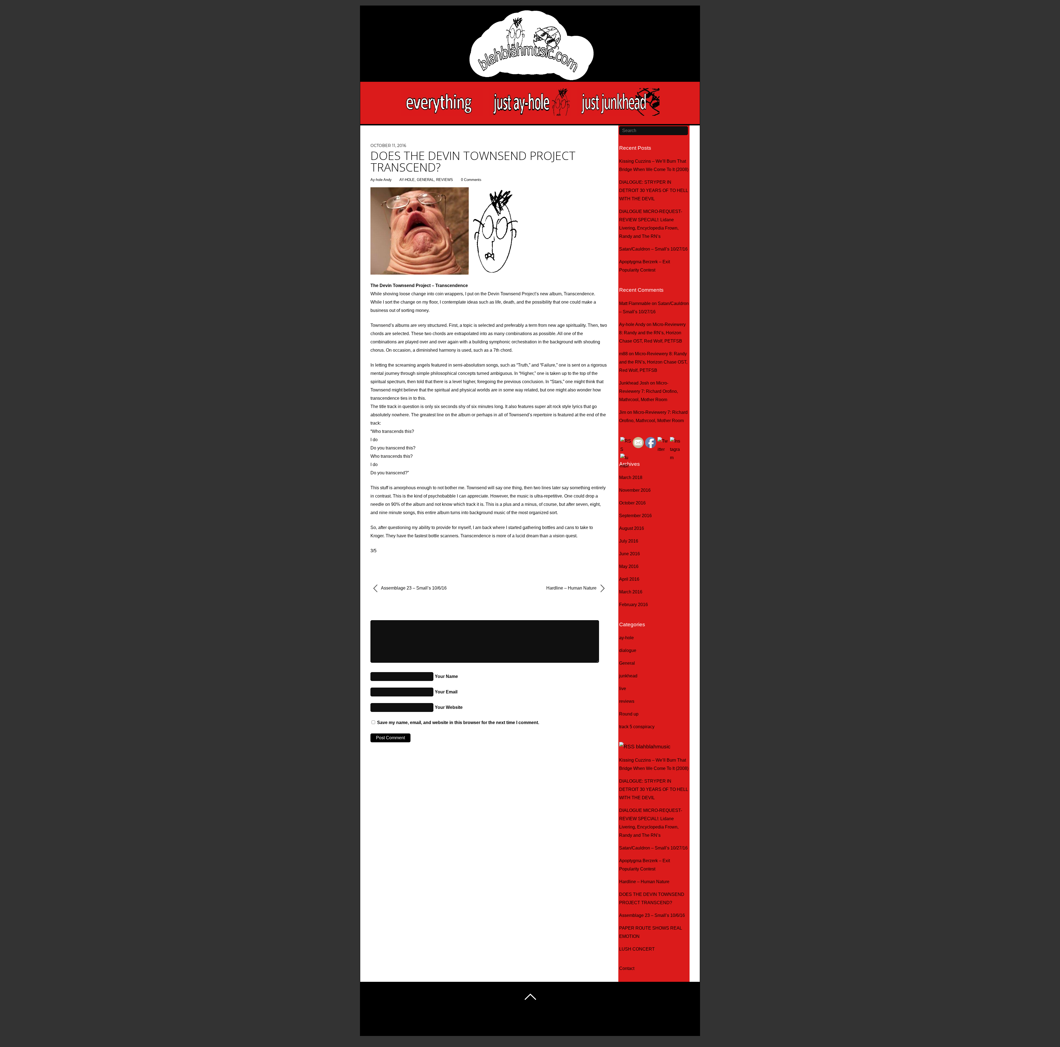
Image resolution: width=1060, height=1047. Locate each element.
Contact (626, 968)
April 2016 (629, 579)
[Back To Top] (530, 996)
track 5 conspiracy (636, 726)
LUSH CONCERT (637, 949)
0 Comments (471, 180)
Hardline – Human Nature (572, 588)
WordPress (514, 1023)
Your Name (446, 676)
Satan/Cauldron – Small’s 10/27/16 (653, 249)
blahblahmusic (653, 746)
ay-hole (407, 180)
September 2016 (635, 515)
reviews (444, 180)
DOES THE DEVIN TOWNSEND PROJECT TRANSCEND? (473, 161)
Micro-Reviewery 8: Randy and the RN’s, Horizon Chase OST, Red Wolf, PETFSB (652, 332)
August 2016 (631, 528)
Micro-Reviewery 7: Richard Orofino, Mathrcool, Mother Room (648, 391)
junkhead (628, 676)
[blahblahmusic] (530, 61)
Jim (622, 412)
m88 (623, 353)
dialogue (627, 650)
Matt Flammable (635, 303)
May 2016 (628, 566)
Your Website (449, 707)
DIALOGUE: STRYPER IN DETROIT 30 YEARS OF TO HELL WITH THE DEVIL (653, 190)
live (622, 688)
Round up (628, 714)
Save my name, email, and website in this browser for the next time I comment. (458, 722)
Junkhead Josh (634, 383)
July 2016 (628, 541)
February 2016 (633, 604)
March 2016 (630, 592)
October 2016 (632, 503)
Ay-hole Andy (381, 180)
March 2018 (630, 477)
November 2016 (635, 490)
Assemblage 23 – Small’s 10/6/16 (413, 588)
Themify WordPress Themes (552, 1023)
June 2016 (629, 553)
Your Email (446, 692)
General (425, 180)
